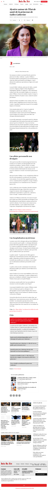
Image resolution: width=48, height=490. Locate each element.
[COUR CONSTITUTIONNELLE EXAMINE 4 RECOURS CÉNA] (16, 404)
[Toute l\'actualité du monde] (24, 1)
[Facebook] (11, 395)
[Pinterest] (16, 395)
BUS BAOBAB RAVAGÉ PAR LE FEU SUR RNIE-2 (26, 408)
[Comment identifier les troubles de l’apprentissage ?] (13, 389)
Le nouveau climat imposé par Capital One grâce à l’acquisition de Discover (39, 407)
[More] (32, 20)
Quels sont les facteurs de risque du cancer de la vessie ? (27, 383)
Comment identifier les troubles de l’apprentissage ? (26, 388)
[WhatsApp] (19, 395)
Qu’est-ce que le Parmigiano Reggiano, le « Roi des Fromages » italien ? (26, 423)
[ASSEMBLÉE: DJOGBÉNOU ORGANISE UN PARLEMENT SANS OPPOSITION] (5, 404)
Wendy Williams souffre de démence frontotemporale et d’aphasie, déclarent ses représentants (40, 447)
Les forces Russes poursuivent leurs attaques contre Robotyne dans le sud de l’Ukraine (40, 413)
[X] (13, 395)
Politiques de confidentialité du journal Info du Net (25, 488)
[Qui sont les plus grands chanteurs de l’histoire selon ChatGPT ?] (16, 417)
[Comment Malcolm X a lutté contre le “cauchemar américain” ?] (13, 379)
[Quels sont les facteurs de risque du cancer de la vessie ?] (13, 384)
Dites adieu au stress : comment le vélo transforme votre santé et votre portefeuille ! (39, 454)
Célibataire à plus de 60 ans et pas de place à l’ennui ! (40, 434)
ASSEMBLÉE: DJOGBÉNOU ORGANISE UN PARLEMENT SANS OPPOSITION (5, 410)
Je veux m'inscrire (40, 474)
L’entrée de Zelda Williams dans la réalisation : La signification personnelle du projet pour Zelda (39, 421)
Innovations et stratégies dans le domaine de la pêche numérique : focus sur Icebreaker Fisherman (5, 424)
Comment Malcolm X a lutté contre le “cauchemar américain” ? (26, 378)
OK (24, 485)
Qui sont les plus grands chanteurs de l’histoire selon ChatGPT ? (15, 422)
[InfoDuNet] (11, 63)
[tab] (24, 326)
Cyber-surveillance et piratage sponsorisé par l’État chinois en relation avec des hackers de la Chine (39, 428)
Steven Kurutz (17, 368)
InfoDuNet (17, 63)
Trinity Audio (22, 71)
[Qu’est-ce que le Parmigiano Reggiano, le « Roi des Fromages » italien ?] (26, 417)
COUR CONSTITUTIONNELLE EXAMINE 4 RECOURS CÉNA (15, 409)
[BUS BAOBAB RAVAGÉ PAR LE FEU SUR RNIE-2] (26, 404)
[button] (3, 1)
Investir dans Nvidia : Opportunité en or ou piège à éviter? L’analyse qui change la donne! (40, 440)
